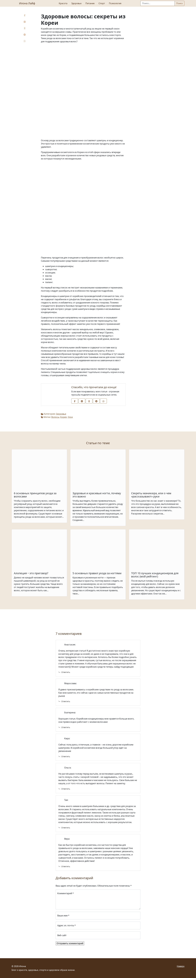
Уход (70, 417)
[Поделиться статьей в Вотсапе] (103, 401)
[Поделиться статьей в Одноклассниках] (25, 28)
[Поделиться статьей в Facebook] (25, 15)
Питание (90, 3)
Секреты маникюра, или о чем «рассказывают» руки (151, 494)
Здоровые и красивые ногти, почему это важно (97, 494)
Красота (63, 3)
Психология (115, 3)
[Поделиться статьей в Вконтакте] (24, 21)
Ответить (65, 672)
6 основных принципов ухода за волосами (35, 494)
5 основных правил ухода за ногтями (97, 573)
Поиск (179, 3)
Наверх (180, 966)
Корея (63, 417)
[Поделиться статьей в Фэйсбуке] (74, 401)
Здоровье (76, 3)
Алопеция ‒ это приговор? (31, 573)
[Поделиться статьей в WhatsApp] (24, 40)
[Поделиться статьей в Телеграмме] (96, 401)
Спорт (102, 3)
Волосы (55, 417)
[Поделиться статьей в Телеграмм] (24, 34)
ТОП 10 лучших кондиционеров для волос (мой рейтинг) (154, 574)
